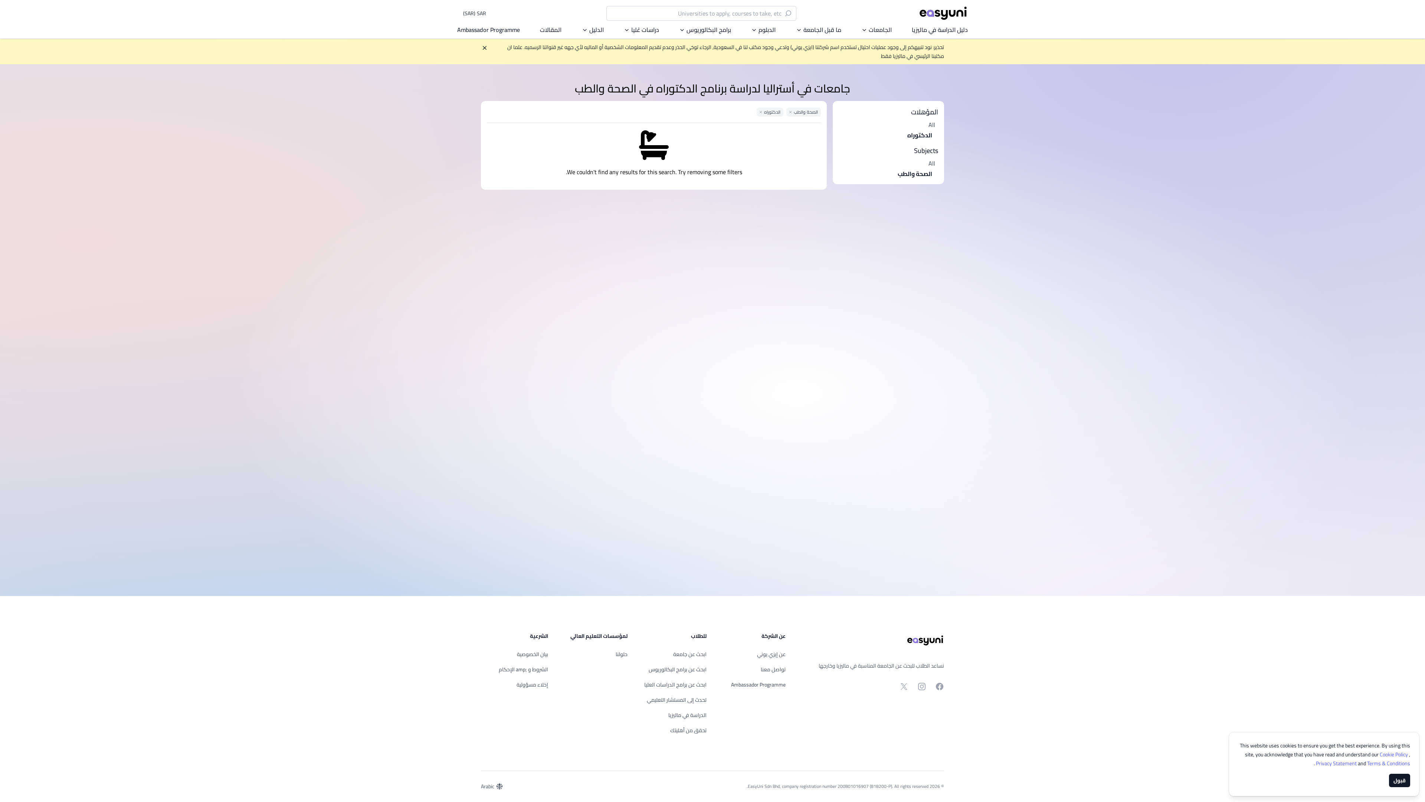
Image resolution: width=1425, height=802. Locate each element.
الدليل (596, 29)
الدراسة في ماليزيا (687, 715)
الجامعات (880, 29)
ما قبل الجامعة (822, 29)
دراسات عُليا (645, 29)
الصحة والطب (915, 173)
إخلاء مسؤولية (532, 684)
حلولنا (622, 654)
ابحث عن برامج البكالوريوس (678, 669)
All (931, 124)
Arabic (487, 786)
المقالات (550, 29)
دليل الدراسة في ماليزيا (940, 29)
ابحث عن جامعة (690, 654)
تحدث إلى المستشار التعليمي (677, 700)
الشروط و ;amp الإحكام (523, 669)
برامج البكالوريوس (709, 29)
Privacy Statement (1337, 763)
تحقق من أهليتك (688, 730)
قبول (1399, 780)
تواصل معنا (773, 669)
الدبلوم (767, 29)
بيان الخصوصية (532, 654)
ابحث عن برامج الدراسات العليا (675, 684)
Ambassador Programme (488, 29)
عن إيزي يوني (771, 654)
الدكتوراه (919, 135)
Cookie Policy (1394, 754)
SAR (474, 13)
